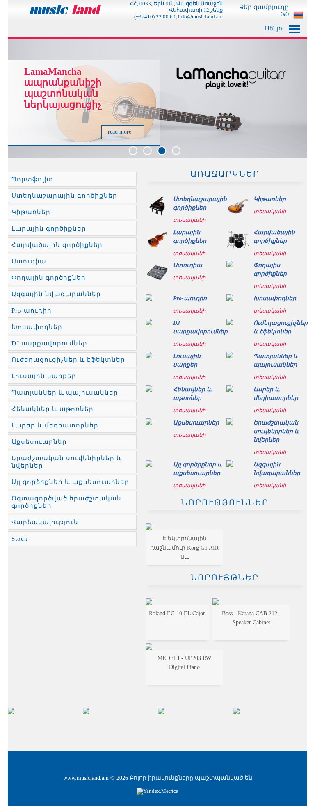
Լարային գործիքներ (48, 228)
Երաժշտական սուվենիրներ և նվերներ (66, 462)
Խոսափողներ (36, 327)
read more (120, 132)
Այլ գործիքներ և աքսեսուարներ (70, 482)
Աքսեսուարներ (39, 441)
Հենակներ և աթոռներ (52, 409)
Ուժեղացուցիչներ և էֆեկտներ (68, 359)
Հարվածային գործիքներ (57, 245)
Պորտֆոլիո (32, 179)
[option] (45, 711)
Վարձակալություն (44, 522)
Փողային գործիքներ (48, 277)
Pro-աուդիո (31, 310)
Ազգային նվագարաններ (56, 294)
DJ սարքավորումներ (49, 343)
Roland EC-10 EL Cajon (177, 613)
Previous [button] (19, 726)
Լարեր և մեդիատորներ (54, 425)
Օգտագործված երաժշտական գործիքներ (66, 502)
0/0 (284, 14)
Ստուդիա (28, 261)
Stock (19, 538)
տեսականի (190, 220)
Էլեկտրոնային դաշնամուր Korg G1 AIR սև (184, 547)
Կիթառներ (30, 212)
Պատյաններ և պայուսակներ (64, 392)
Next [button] (296, 726)
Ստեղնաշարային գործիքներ (64, 195)
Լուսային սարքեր (43, 376)
